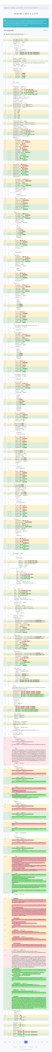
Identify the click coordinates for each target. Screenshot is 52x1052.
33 (35, 1042)
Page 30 (35, 8)
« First (4, 1042)
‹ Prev (9, 1042)
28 (20, 1042)
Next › (42, 1042)
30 (26, 1042)
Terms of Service (22, 1047)
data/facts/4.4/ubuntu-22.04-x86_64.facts (14, 34)
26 (13, 1042)
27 (16, 1042)
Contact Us (15, 1047)
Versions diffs (19, 8)
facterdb (13, 8)
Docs (36, 1047)
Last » (47, 1042)
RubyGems (7, 8)
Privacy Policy (31, 1047)
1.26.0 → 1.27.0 (28, 8)
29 (23, 1042)
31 (29, 1042)
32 (32, 1042)
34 (38, 1042)
